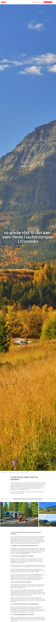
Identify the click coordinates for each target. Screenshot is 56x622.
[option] (19, 514)
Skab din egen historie (23, 472)
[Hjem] (3, 2)
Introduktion (4, 472)
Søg (34, 2)
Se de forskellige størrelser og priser (26, 552)
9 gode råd (12, 472)
